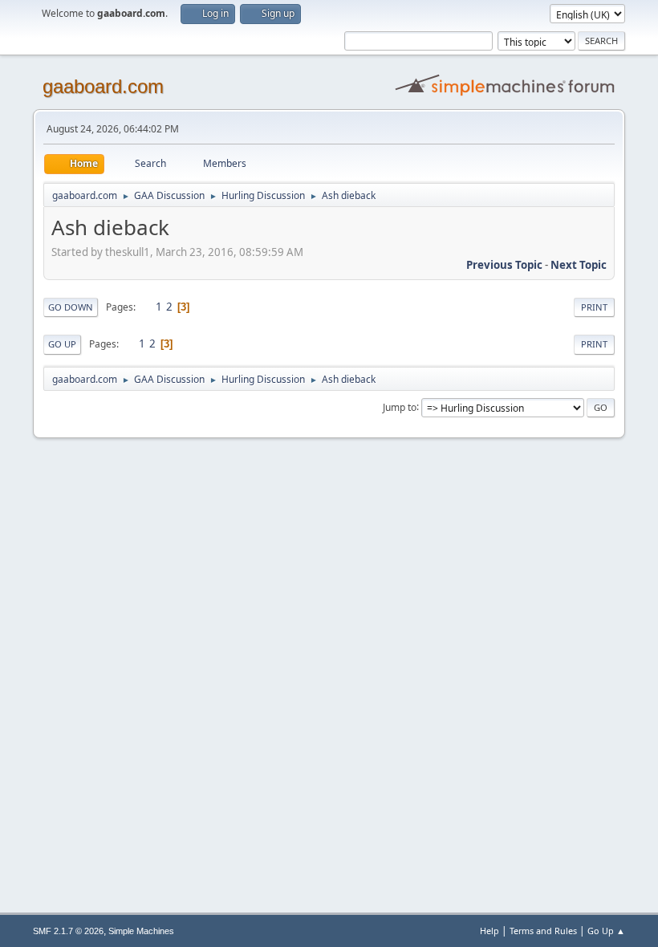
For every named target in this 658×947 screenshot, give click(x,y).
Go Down (70, 307)
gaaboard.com (103, 86)
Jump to (399, 406)
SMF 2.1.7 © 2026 (68, 931)
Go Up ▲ (606, 931)
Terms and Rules (543, 931)
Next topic (578, 265)
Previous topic (504, 265)
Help (489, 931)
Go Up (62, 344)
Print (594, 307)
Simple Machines (141, 931)
